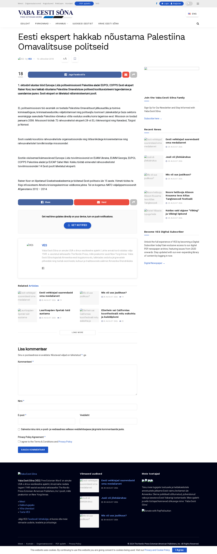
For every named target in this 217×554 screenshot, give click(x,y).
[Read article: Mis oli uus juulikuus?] (89, 298)
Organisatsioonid (33, 3)
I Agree (179, 550)
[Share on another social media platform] (133, 75)
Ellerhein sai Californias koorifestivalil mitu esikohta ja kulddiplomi (118, 313)
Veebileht (84, 415)
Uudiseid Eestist (83, 23)
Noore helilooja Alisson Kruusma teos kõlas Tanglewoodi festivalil (179, 195)
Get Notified (79, 225)
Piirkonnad (42, 23)
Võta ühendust (27, 508)
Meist (20, 3)
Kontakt (69, 3)
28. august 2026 (48, 300)
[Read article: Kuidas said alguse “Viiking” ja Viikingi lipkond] (153, 216)
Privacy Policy (65, 441)
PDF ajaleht (84, 3)
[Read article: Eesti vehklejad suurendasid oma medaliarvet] (27, 298)
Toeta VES (25, 512)
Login (166, 3)
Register (177, 3)
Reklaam (59, 3)
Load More (77, 332)
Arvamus (60, 23)
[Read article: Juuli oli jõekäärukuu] (153, 162)
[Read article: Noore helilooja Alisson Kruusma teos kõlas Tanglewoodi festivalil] (153, 197)
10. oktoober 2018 (45, 59)
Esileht (25, 23)
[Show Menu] (198, 4)
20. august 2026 (48, 318)
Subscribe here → (153, 118)
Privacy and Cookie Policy (157, 550)
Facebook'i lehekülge (38, 519)
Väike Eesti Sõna (108, 23)
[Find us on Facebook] (156, 4)
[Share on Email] (125, 75)
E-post (22, 415)
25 (122, 321)
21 (60, 318)
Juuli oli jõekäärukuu (178, 157)
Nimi (21, 400)
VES (30, 59)
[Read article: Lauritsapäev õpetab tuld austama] (27, 315)
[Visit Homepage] (46, 13)
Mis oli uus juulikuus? (114, 292)
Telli (97, 3)
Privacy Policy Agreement (32, 436)
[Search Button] (198, 23)
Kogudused (48, 3)
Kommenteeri (26, 361)
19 (60, 300)
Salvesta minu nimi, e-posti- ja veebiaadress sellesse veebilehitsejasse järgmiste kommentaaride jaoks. (72, 429)
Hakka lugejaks (27, 505)
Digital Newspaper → (154, 263)
